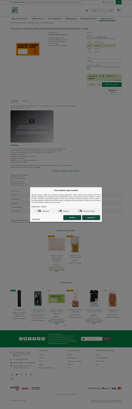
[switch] (39, 211)
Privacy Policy (35, 206)
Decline (72, 217)
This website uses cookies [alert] (66, 190)
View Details (36, 219)
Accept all (91, 217)
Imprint (43, 206)
